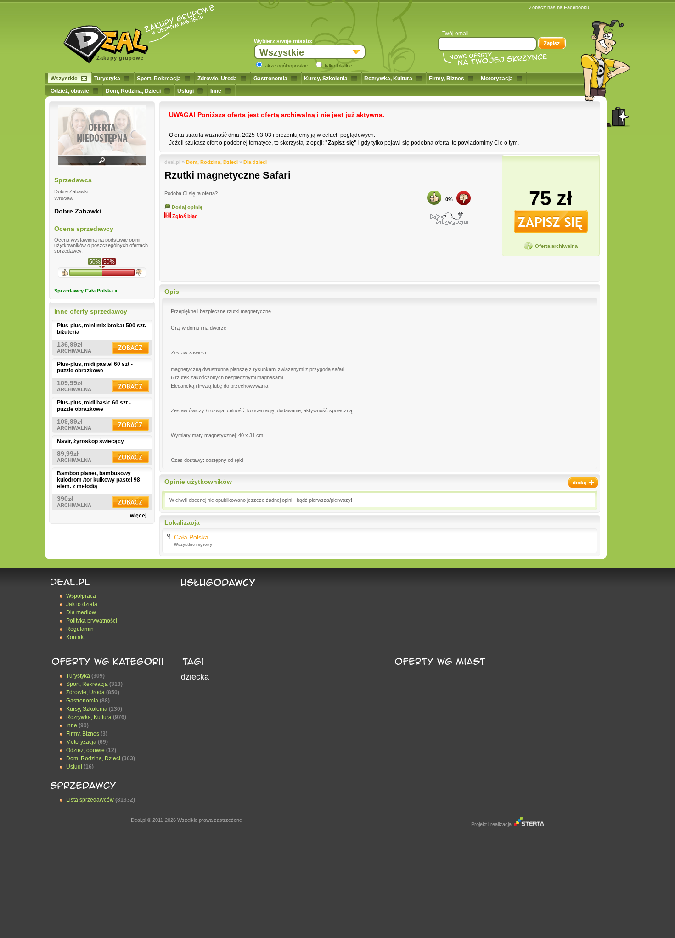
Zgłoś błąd (184, 216)
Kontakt (75, 637)
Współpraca (81, 596)
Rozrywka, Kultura (388, 78)
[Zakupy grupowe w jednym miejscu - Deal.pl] (109, 41)
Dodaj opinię (186, 207)
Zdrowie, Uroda (217, 78)
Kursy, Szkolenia (326, 78)
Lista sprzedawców (90, 800)
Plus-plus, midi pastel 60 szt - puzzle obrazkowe (95, 367)
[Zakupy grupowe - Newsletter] (552, 44)
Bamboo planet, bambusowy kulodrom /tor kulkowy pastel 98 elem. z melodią (98, 479)
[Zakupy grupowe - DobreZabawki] (449, 218)
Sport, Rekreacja (159, 78)
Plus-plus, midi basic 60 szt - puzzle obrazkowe (94, 405)
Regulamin (80, 629)
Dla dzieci (255, 162)
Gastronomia (270, 78)
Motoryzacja (497, 78)
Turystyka (107, 78)
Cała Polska (191, 537)
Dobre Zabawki (77, 211)
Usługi (185, 91)
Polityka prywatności (91, 621)
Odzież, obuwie (70, 91)
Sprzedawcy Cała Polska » (85, 290)
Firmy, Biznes (446, 78)
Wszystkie (64, 78)
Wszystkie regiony (193, 544)
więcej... (140, 515)
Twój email (455, 33)
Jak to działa (81, 604)
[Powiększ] (101, 163)
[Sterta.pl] (529, 824)
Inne (215, 91)
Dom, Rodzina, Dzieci (133, 91)
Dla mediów (81, 612)
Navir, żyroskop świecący (90, 441)
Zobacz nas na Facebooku (559, 7)
